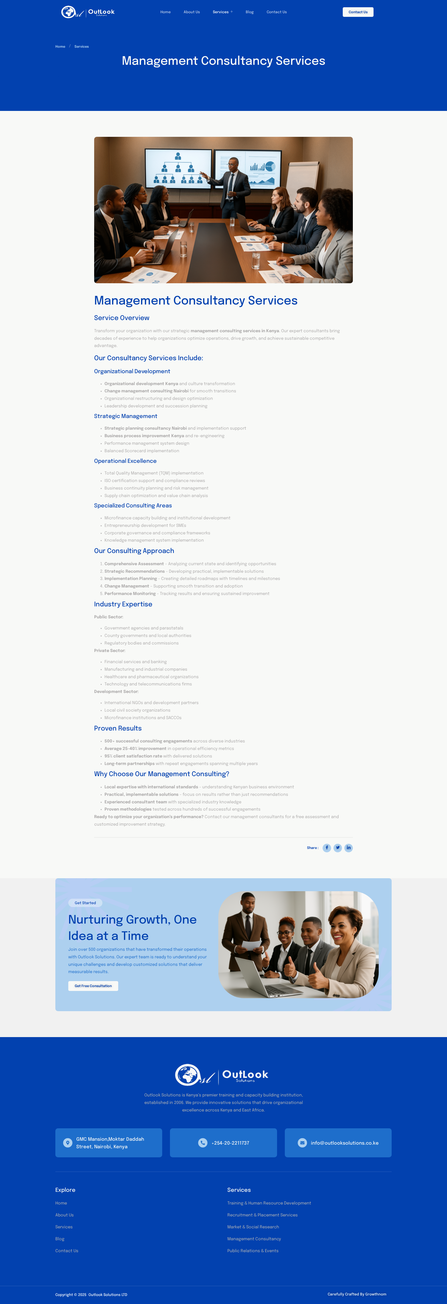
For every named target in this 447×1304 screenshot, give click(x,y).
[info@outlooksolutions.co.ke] (302, 1142)
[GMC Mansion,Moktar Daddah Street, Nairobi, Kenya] (67, 1142)
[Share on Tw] (337, 848)
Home (165, 12)
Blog (250, 12)
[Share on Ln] (348, 848)
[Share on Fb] (327, 848)
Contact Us (277, 12)
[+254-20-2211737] (202, 1142)
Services (221, 12)
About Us (192, 12)
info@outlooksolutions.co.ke (345, 1143)
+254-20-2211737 (230, 1143)
